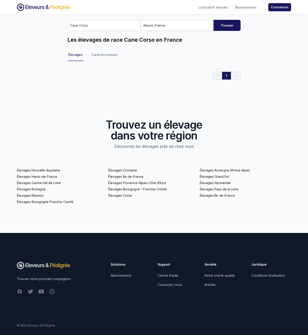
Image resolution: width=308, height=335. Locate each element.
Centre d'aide (168, 275)
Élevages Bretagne (31, 189)
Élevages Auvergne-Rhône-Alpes (225, 170)
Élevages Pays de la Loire (219, 189)
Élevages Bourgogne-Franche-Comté (45, 202)
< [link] (217, 75)
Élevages (75, 55)
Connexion (279, 7)
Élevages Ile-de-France (125, 176)
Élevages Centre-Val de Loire (39, 183)
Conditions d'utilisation (268, 275)
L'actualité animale (213, 7)
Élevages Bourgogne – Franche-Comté (137, 189)
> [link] (236, 75)
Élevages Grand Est (214, 176)
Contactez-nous (170, 285)
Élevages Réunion (30, 195)
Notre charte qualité (220, 275)
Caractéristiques (105, 55)
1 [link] (226, 75)
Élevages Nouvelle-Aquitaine (38, 170)
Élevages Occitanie (122, 170)
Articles (210, 285)
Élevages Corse (120, 195)
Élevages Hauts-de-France (37, 176)
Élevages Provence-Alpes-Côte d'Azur (137, 183)
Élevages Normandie (215, 183)
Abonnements (246, 7)
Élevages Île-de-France (217, 195)
